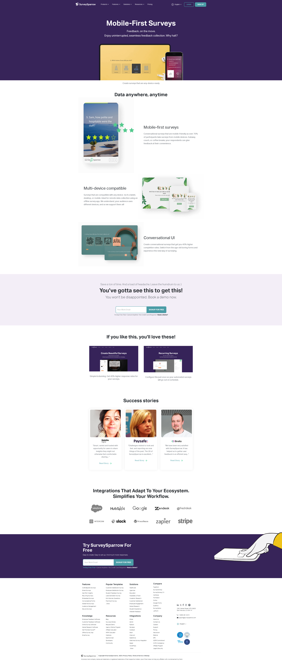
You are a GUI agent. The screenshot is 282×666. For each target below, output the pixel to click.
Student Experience (135, 609)
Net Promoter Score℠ (88, 630)
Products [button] (104, 4)
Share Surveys (86, 590)
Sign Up (201, 4)
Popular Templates (114, 584)
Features (86, 584)
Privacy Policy (127, 655)
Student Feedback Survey (114, 593)
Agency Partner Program (113, 627)
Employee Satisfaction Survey (114, 590)
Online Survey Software (89, 624)
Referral (155, 635)
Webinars (108, 635)
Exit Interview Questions (113, 598)
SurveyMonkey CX (158, 592)
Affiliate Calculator (111, 630)
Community (109, 643)
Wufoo (155, 600)
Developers (109, 640)
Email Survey (86, 635)
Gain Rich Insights (87, 593)
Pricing (149, 4)
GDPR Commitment (159, 640)
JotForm (155, 611)
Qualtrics (155, 605)
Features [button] (115, 4)
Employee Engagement (136, 603)
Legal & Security (158, 648)
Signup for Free (156, 310)
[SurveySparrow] (86, 5)
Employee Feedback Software (91, 619)
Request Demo (110, 624)
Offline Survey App (87, 632)
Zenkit (131, 622)
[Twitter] (181, 605)
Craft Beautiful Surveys (89, 587)
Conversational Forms (88, 601)
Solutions (134, 584)
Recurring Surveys (87, 595)
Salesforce (133, 638)
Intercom (132, 635)
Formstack (156, 597)
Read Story (104, 463)
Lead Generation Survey (113, 595)
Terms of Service (138, 655)
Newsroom (156, 632)
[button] (175, 4)
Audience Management (89, 606)
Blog (107, 619)
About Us (156, 619)
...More (108, 603)
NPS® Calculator (110, 632)
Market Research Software (90, 627)
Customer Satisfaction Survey (115, 587)
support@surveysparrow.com (187, 617)
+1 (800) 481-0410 (183, 615)
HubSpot (132, 630)
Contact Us (156, 622)
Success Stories (111, 622)
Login (189, 4)
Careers (155, 624)
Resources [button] (138, 4)
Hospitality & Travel (135, 595)
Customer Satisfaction (136, 601)
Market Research (135, 606)
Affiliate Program (158, 645)
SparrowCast (110, 638)
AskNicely (156, 595)
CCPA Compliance (158, 643)
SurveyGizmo (157, 608)
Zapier (131, 643)
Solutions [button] (126, 4)
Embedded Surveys (88, 598)
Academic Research (135, 598)
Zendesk (132, 627)
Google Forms (157, 603)
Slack (131, 632)
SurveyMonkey (157, 589)
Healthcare (133, 587)
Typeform (156, 587)
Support (155, 627)
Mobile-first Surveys (88, 603)
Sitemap (146, 655)
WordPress (133, 645)
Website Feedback (135, 611)
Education (132, 593)
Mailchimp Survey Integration (138, 640)
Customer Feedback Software (91, 622)
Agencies (132, 590)
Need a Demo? (162, 315)
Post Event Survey (111, 601)
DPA (154, 638)
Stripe (131, 619)
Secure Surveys (87, 609)
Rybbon (132, 624)
